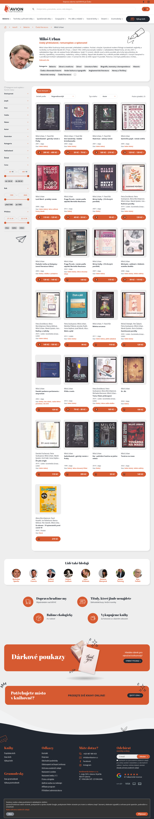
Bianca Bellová (51, 326)
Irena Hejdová (69, 328)
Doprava (45, 757)
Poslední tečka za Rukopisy (47, 265)
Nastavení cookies (49, 772)
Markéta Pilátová (70, 326)
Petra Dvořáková (127, 196)
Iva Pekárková (47, 520)
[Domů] (5, 27)
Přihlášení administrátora (52, 790)
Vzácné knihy (92, 19)
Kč (13, 171)
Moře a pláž (68, 331)
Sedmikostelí (48, 140)
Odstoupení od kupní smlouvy (53, 764)
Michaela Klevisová (99, 393)
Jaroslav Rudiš (82, 326)
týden (14, 228)
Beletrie (6, 19)
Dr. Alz (123, 391)
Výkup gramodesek (11, 782)
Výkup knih (8, 760)
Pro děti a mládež (75, 19)
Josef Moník (79, 328)
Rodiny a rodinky (42, 331)
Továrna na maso (128, 456)
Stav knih (7, 757)
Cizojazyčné (59, 19)
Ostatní (104, 19)
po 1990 (18, 205)
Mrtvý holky (103, 200)
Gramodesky (116, 19)
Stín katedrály (73, 140)
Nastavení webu (50, 775)
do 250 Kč (19, 181)
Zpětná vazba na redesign (52, 783)
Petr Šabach (137, 324)
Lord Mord (46, 199)
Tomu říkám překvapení (102, 396)
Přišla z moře (69, 391)
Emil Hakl (45, 458)
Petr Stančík (46, 523)
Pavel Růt (50, 136)
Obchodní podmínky (50, 760)
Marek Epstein (136, 201)
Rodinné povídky (127, 204)
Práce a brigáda (48, 779)
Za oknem (48, 526)
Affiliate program (48, 786)
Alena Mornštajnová (137, 199)
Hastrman (103, 139)
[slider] (5, 176)
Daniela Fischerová (42, 453)
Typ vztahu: (93, 96)
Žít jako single (41, 461)
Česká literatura (42, 27)
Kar (105, 457)
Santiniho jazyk (133, 139)
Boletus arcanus (99, 326)
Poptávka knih (9, 753)
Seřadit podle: (41, 96)
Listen (128, 207)
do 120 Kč (8, 181)
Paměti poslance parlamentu (48, 392)
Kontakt (45, 753)
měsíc (22, 228)
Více (10, 814)
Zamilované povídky (129, 331)
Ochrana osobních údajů (51, 768)
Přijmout (142, 814)
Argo (42, 144)
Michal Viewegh (126, 324)
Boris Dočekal (137, 328)
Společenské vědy (44, 19)
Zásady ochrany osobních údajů (128, 768)
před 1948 (8, 205)
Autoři (14, 27)
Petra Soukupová (70, 324)
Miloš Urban (40, 136)
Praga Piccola (75, 200)
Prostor (43, 530)
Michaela (132, 265)
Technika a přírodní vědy (23, 19)
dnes (7, 228)
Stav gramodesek (11, 779)
